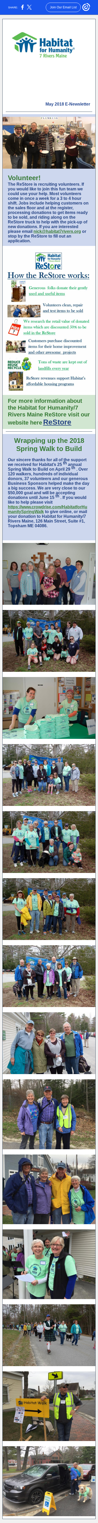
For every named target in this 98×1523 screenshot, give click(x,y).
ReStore (57, 422)
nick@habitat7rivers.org (57, 231)
